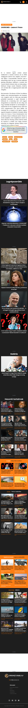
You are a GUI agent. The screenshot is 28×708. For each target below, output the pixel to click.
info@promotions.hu (14, 680)
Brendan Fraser (8, 413)
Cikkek (10, 137)
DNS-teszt (16, 519)
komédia (24, 442)
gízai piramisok (21, 534)
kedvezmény (20, 604)
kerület (8, 487)
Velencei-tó (17, 585)
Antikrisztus (17, 506)
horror (4, 441)
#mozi (2, 427)
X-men (22, 428)
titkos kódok (20, 570)
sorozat (23, 441)
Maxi (11, 139)
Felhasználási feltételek (14, 687)
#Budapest (10, 633)
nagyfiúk (16, 457)
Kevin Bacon (6, 427)
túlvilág (2, 534)
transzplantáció (4, 519)
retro (17, 474)
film (15, 427)
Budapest (4, 487)
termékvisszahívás (19, 618)
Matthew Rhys (17, 442)
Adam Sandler (17, 456)
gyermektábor (5, 585)
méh (8, 519)
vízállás (11, 618)
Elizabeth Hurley (4, 414)
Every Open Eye (18, 137)
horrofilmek (10, 427)
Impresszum (12, 690)
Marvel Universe (22, 413)
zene (15, 139)
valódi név (7, 474)
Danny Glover (7, 456)
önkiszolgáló (17, 603)
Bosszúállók (17, 413)
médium (9, 534)
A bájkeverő (3, 413)
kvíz (1, 474)
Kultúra (4, 137)
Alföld (25, 632)
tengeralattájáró (7, 570)
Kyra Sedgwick (3, 428)
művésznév (11, 474)
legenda (2, 572)
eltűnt (4, 603)
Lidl (15, 618)
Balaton (2, 570)
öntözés (16, 633)
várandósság (3, 520)
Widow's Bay (17, 441)
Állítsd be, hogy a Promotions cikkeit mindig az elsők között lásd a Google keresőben (16, 130)
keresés (7, 603)
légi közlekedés (22, 572)
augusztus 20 (7, 632)
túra (2, 505)
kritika (20, 441)
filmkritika (3, 442)
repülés (16, 570)
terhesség (8, 520)
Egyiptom (16, 534)
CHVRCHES (14, 141)
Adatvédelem (12, 692)
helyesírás (18, 487)
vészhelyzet (17, 572)
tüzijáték (2, 632)
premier (9, 441)
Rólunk (11, 689)
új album (5, 139)
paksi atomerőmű (6, 618)
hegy (4, 505)
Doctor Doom (18, 427)
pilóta (23, 570)
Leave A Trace (6, 141)
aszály (20, 585)
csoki (24, 618)
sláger (19, 474)
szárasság (24, 585)
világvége (16, 505)
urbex (2, 585)
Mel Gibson (3, 456)
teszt (21, 487)
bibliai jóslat (20, 505)
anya (11, 519)
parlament (5, 633)
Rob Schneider (22, 456)
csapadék (3, 619)
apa (6, 505)
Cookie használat (13, 693)
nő (9, 519)
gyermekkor (20, 519)
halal (7, 534)
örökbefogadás (17, 520)
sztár (4, 474)
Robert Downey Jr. (18, 414)
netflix (19, 457)
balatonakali (3, 586)
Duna (2, 603)
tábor (10, 585)
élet (4, 534)
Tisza (21, 633)
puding (16, 619)
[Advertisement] (14, 238)
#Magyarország (18, 632)
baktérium (19, 619)
